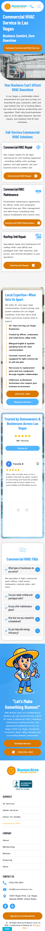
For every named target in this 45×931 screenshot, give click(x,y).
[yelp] (12, 906)
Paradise (32, 732)
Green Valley (21, 732)
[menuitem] (22, 804)
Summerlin (9, 732)
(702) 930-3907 (16, 882)
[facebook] (5, 906)
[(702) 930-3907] (32, 8)
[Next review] (27, 510)
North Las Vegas (20, 729)
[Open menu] (39, 6)
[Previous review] (18, 510)
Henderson (34, 729)
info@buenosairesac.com (20, 889)
